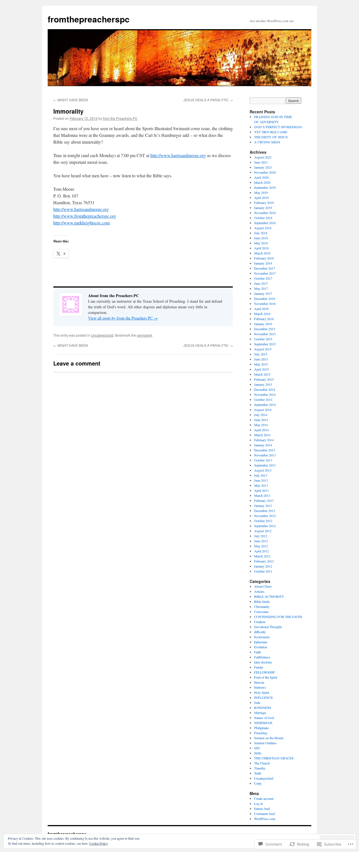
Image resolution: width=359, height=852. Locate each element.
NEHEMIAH (263, 722)
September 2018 (265, 223)
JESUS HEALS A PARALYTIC (208, 99)
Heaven (259, 682)
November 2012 (265, 515)
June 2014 (261, 419)
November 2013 (265, 455)
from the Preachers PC (120, 118)
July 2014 (260, 414)
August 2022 (262, 157)
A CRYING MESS (267, 142)
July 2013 (260, 475)
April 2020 (261, 177)
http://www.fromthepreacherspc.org (84, 216)
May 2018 (261, 243)
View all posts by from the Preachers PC (123, 318)
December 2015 (264, 329)
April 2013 (261, 490)
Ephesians (261, 642)
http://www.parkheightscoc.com (81, 223)
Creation (259, 621)
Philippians (261, 727)
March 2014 (262, 435)
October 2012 (263, 520)
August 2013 (262, 470)
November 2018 (265, 212)
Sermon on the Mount (268, 738)
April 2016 (261, 308)
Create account (263, 798)
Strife (257, 753)
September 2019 (265, 187)
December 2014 (264, 389)
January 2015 (263, 384)
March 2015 (262, 374)
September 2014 (265, 404)
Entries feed (262, 808)
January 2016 (263, 323)
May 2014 (261, 424)
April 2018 (261, 248)
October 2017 (263, 278)
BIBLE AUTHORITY (269, 596)
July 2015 (260, 354)
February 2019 (264, 202)
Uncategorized (102, 335)
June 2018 (261, 238)
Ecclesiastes (262, 637)
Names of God (264, 717)
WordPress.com (264, 818)
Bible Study (262, 601)
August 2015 (262, 349)
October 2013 (263, 460)
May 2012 (261, 546)
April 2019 (261, 197)
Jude (257, 702)
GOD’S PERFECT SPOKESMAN (278, 127)
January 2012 (263, 566)
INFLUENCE (263, 697)
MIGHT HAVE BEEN (70, 99)
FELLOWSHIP (264, 672)
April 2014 (261, 430)
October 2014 (263, 399)
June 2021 (261, 162)
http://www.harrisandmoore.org (178, 155)
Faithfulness (262, 657)
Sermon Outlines (265, 743)
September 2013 (265, 465)
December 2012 (264, 510)
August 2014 (262, 409)
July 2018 (260, 233)
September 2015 (265, 344)
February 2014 (264, 440)
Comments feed (264, 813)
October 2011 (263, 571)
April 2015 (261, 369)
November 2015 (265, 334)
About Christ (262, 586)
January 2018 (263, 263)
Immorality (68, 111)
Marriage (260, 712)
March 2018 (262, 253)
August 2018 (262, 228)
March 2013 (262, 495)
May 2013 (261, 485)
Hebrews (260, 687)
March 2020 (262, 182)
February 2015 (264, 379)
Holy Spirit (261, 692)
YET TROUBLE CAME (270, 132)
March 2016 (262, 313)
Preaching (260, 733)
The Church (262, 763)
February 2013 (264, 500)
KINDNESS (262, 707)
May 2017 (261, 288)
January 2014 (263, 445)
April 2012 (261, 551)
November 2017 (265, 273)
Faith (257, 652)
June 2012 (261, 541)
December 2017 (264, 268)
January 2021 (263, 167)
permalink (144, 335)
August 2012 (262, 531)
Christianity (262, 606)
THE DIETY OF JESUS (271, 137)
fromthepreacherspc (89, 19)
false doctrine (263, 662)
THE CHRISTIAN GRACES (274, 758)
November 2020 (265, 172)
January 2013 (263, 505)
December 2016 (264, 298)
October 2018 (263, 217)
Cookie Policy (98, 843)
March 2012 (262, 556)
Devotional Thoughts (268, 626)
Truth (257, 773)
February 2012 (264, 561)
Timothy (259, 768)
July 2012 (260, 536)
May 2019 (261, 192)
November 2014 (265, 394)
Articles (259, 591)
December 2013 (264, 450)
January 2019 (263, 207)
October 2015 (263, 339)
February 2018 (264, 258)
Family (258, 667)
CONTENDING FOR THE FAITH (278, 616)
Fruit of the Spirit (265, 677)
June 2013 (261, 480)
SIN (257, 748)
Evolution (260, 647)
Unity (258, 783)
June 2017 (261, 283)
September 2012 (265, 525)
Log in (258, 803)
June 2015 (261, 359)
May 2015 (261, 364)
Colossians (261, 611)
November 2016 (265, 303)
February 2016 (264, 318)
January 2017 (263, 293)
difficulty (260, 632)
